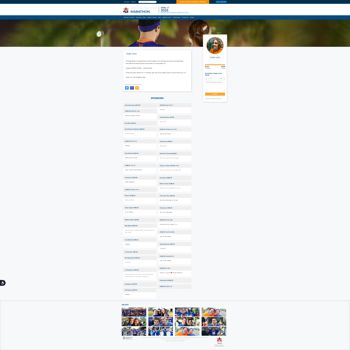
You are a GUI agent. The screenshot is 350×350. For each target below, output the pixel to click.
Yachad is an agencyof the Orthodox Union (219, 346)
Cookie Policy (181, 340)
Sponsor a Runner (129, 17)
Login (217, 1)
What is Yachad (152, 17)
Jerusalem (126, 2)
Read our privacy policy (171, 340)
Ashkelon (133, 2)
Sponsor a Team (141, 17)
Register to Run (166, 17)
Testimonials (176, 17)
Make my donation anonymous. (214, 98)
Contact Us (185, 17)
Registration (223, 1)
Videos (192, 17)
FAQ (159, 17)
